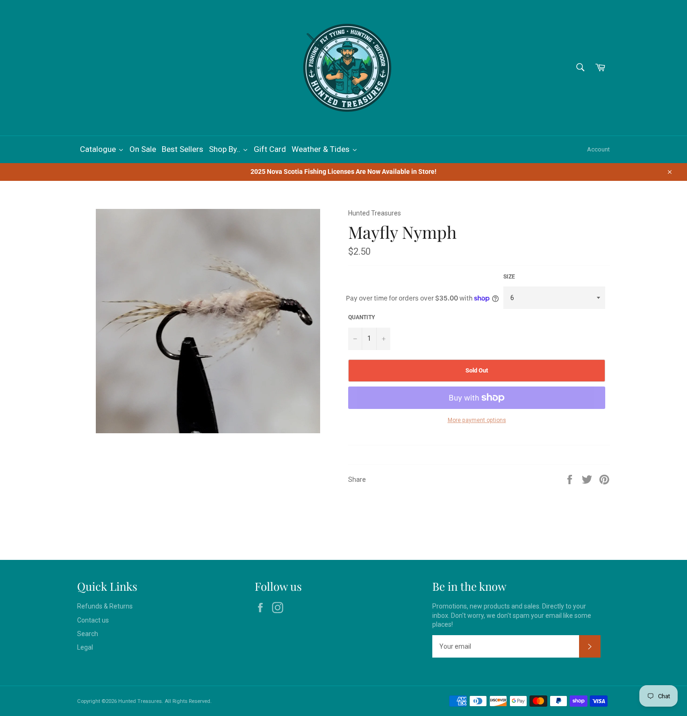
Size (509, 276)
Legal (85, 647)
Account (598, 149)
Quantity (361, 317)
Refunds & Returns (105, 606)
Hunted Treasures (140, 701)
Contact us (93, 620)
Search (87, 633)
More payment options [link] (477, 420)
